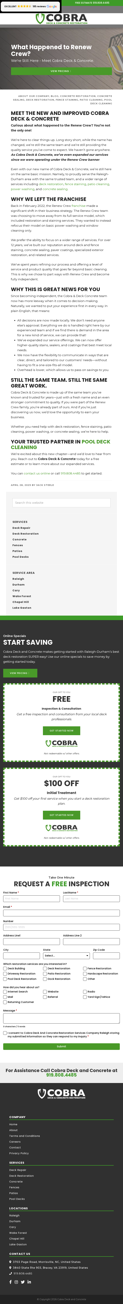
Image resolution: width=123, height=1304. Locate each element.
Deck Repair (21, 528)
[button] (30, 7)
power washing (22, 189)
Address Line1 (11, 935)
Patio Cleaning (91, 99)
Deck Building (16, 968)
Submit (61, 1046)
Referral (53, 997)
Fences (17, 545)
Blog (54, 96)
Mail (10, 997)
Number (8, 921)
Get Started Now (62, 730)
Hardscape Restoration (103, 973)
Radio (91, 991)
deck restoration (51, 184)
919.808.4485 (101, 3)
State (46, 950)
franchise (79, 206)
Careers (15, 1142)
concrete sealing (55, 189)
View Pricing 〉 (61, 71)
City (5, 950)
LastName (70, 892)
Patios (17, 551)
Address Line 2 (72, 935)
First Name (11, 892)
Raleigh (18, 579)
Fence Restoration (99, 968)
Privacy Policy (19, 1153)
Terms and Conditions (24, 1136)
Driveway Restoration (21, 973)
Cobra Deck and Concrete (71, 1299)
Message (10, 1010)
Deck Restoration (40, 99)
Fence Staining (67, 99)
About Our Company (33, 96)
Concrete (19, 539)
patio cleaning (98, 184)
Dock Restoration (59, 979)
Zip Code (99, 950)
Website (53, 991)
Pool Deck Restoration (22, 979)
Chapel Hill (20, 602)
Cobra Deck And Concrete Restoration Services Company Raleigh (61, 18)
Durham (18, 585)
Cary (16, 590)
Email (7, 907)
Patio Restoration (59, 973)
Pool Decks (20, 557)
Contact (15, 1147)
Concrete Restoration (78, 96)
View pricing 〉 (20, 673)
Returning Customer (21, 1002)
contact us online (37, 473)
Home (13, 1124)
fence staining (75, 184)
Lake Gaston (21, 608)
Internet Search (18, 991)
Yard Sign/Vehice (99, 997)
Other (91, 979)
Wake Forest (21, 596)
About (13, 1130)
